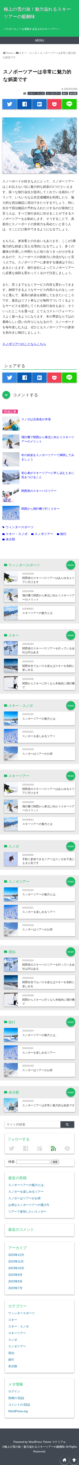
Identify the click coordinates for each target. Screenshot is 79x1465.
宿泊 (11, 1353)
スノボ (12, 1339)
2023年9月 (15, 1274)
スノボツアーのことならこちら (24, 344)
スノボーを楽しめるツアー (38, 736)
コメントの (19, 1404)
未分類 (73, 93)
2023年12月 (16, 1254)
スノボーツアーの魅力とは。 (40, 718)
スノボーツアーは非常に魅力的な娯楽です (48, 1105)
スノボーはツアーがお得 (37, 753)
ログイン (14, 1391)
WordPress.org (18, 1411)
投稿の (16, 1398)
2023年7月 (15, 1288)
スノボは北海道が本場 (36, 419)
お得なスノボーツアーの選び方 (28, 1204)
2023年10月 (16, 1268)
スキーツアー (17, 1333)
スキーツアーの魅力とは (37, 612)
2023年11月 (16, 1261)
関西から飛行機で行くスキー (40, 508)
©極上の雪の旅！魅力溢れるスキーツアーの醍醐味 (33, 1446)
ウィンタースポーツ (18, 527)
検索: (11, 1161)
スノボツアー (53, 93)
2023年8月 (15, 1281)
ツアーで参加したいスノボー (27, 1211)
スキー (12, 1319)
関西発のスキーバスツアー (39, 490)
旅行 (65, 93)
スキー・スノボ (36, 93)
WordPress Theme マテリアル (47, 1441)
